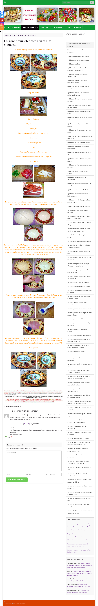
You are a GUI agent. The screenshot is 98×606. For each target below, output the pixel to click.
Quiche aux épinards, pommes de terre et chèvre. (79, 154)
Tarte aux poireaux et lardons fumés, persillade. (78, 324)
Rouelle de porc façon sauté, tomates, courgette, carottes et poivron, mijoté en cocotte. (80, 565)
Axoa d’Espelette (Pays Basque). (77, 530)
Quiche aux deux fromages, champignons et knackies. (79, 137)
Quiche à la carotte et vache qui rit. (78, 56)
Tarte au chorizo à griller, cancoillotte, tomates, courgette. (78, 246)
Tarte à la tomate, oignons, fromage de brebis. (79, 236)
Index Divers (45, 27)
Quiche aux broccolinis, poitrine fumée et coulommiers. (79, 106)
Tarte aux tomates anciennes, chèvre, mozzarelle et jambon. (78, 396)
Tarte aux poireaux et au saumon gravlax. (79, 309)
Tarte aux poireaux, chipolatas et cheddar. (77, 330)
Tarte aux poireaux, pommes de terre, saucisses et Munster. (78, 340)
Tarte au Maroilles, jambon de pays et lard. (78, 252)
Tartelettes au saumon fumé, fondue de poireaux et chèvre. (79, 481)
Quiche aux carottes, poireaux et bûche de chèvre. (79, 131)
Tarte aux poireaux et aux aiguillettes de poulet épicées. (79, 314)
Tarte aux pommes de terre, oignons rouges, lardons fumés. (78, 384)
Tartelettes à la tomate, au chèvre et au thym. (79, 468)
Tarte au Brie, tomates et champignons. (79, 241)
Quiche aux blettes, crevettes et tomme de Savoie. (79, 100)
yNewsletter (57, 27)
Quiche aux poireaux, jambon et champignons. (77, 179)
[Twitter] (2, 16)
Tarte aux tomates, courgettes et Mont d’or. (79, 415)
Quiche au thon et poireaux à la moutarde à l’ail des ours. (76, 69)
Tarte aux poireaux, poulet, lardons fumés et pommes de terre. (78, 346)
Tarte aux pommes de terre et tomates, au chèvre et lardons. (79, 371)
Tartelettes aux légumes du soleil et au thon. (79, 499)
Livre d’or (77, 27)
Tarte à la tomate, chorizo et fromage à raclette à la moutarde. (79, 217)
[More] (2, 28)
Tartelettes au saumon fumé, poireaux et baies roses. (79, 487)
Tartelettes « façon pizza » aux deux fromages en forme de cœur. (78, 462)
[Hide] (1, 31)
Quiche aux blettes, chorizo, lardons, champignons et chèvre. (78, 88)
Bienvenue (16, 27)
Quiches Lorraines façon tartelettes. (78, 206)
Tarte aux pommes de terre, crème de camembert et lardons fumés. (78, 378)
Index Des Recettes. (29, 27)
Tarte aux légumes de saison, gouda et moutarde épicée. (79, 297)
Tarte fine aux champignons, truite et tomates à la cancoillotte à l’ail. (78, 444)
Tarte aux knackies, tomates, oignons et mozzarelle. (79, 291)
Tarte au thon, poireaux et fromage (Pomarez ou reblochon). (78, 265)
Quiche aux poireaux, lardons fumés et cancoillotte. (79, 185)
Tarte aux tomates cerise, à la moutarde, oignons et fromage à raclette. (79, 402)
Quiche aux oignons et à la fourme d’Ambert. (77, 172)
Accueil (6, 27)
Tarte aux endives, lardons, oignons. (78, 282)
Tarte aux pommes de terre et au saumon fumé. (79, 365)
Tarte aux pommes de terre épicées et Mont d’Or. (79, 359)
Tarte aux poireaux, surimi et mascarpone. (76, 353)
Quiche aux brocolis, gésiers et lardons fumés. (79, 112)
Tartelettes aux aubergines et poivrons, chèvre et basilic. (79, 493)
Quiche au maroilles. (73, 64)
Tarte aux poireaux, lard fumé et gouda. (79, 335)
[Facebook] (2, 12)
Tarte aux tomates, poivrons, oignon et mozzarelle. (79, 433)
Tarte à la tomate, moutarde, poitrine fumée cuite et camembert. (78, 230)
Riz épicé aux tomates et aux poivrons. (78, 540)
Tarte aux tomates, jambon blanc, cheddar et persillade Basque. (77, 421)
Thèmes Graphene (20, 603)
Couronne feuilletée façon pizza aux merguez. (78, 45)
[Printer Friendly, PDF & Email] (10, 437)
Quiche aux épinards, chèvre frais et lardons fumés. (78, 147)
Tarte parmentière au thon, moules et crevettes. (78, 456)
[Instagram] (2, 24)
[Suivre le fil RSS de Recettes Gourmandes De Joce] (5, 2)
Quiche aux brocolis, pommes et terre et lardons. (79, 125)
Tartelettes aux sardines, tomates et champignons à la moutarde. (78, 506)
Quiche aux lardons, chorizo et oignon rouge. (79, 160)
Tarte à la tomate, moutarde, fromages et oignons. (79, 224)
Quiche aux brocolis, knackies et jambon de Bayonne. (79, 119)
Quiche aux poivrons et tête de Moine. (79, 190)
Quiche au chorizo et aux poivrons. (78, 60)
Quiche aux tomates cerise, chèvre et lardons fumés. (78, 195)
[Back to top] (93, 601)
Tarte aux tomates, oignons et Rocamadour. (76, 427)
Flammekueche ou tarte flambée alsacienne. (77, 51)
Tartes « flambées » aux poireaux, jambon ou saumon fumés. (79, 512)
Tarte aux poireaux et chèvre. (76, 319)
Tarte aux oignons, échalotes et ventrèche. (77, 304)
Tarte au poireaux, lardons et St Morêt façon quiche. (79, 259)
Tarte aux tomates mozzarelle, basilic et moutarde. (79, 409)
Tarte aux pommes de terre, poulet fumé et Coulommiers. (79, 390)
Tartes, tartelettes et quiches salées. (24, 35)
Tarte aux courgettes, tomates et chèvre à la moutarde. (79, 277)
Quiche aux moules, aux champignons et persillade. (79, 166)
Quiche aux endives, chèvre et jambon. (79, 142)
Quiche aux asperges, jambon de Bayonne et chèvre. (77, 81)
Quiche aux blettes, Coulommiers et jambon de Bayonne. (78, 94)
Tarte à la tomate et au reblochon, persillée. (77, 211)
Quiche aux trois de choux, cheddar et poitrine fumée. (79, 201)
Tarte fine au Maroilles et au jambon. (78, 438)
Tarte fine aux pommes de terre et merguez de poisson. (77, 450)
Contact (68, 27)
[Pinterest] (2, 20)
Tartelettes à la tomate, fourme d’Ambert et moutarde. (77, 475)
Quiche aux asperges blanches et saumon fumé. (77, 75)
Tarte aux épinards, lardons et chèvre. (78, 286)
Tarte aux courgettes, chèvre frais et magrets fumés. (78, 271)
